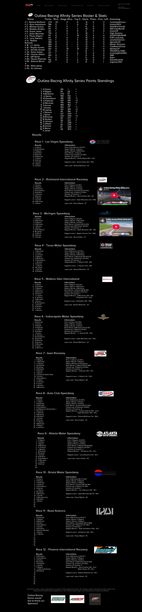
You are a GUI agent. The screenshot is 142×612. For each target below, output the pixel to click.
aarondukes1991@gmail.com (124, 8)
